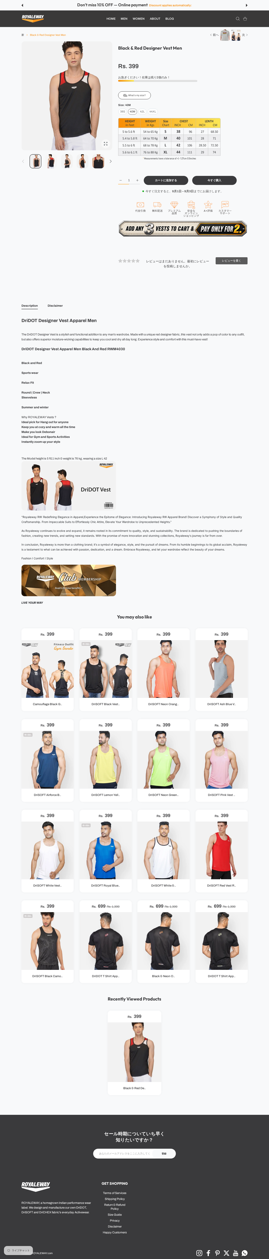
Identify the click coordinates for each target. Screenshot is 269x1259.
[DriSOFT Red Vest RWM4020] (222, 850)
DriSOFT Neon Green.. (163, 795)
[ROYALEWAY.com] (32, 19)
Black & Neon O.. (163, 976)
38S (122, 111)
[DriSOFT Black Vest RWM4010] (106, 669)
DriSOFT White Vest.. (47, 885)
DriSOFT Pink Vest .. (221, 795)
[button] (22, 5)
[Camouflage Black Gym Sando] (47, 669)
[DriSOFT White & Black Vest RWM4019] (163, 850)
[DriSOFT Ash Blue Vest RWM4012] (222, 669)
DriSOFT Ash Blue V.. (221, 704)
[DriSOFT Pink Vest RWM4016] (222, 760)
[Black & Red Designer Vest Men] (134, 1052)
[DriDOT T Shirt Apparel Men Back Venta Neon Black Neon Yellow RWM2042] (222, 941)
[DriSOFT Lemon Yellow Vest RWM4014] (106, 760)
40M (132, 111)
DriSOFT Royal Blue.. (105, 885)
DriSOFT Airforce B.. (47, 795)
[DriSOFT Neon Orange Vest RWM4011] (163, 669)
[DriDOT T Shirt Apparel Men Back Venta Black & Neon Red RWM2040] (106, 941)
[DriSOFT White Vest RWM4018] (47, 850)
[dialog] (237, 19)
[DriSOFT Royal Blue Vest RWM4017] (106, 850)
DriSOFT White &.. (163, 885)
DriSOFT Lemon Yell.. (105, 795)
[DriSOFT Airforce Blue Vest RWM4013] (47, 760)
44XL (152, 111)
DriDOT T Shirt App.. (105, 976)
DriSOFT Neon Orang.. (163, 704)
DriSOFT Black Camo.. (47, 976)
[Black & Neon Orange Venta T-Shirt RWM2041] (163, 941)
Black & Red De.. (134, 1088)
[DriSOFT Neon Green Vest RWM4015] (163, 760)
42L (142, 111)
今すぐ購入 (214, 180)
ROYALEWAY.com (42, 1253)
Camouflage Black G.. (47, 704)
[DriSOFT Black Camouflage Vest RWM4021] (47, 941)
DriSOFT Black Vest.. (105, 704)
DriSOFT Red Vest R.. (221, 885)
